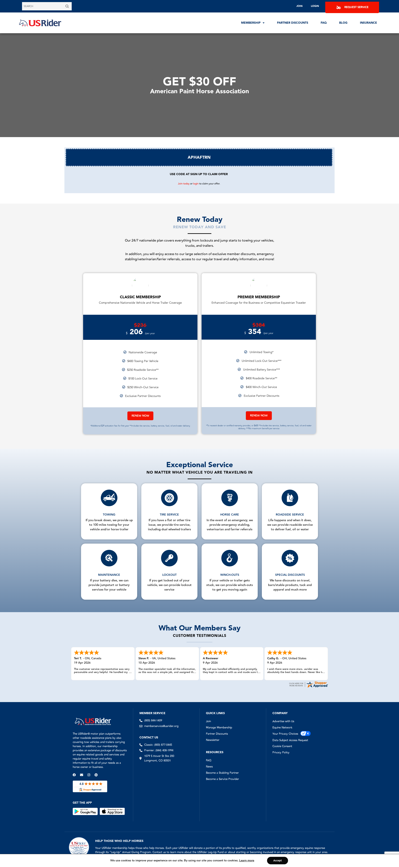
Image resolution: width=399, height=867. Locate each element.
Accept (277, 860)
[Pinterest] (96, 774)
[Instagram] (88, 774)
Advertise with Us (283, 721)
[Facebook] (74, 774)
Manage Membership (219, 728)
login (196, 184)
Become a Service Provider (222, 779)
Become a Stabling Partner (222, 773)
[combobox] (43, 6)
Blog (343, 23)
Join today (184, 184)
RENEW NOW (140, 416)
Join (299, 6)
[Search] (68, 6)
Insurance (368, 23)
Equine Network (282, 728)
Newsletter (212, 740)
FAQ (324, 23)
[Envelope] (81, 774)
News (209, 767)
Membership (251, 23)
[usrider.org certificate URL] (308, 687)
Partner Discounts (292, 23)
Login (315, 6)
